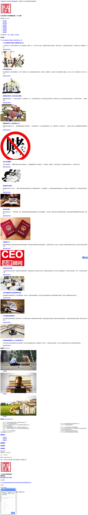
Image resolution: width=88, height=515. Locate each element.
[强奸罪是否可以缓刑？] (11, 183)
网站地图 (14, 1)
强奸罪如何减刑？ (7, 209)
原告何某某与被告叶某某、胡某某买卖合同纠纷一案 (16, 422)
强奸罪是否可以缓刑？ (7, 185)
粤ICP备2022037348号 (6, 477)
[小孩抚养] (18, 370)
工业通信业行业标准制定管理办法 (71, 430)
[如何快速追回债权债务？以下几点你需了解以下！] (12, 337)
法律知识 (5, 440)
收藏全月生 (3, 1)
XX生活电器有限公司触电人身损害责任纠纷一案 (13, 42)
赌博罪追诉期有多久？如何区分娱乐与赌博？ (12, 95)
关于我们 (5, 22)
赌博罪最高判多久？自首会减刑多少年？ (11, 123)
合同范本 (5, 29)
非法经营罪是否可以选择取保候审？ (71, 427)
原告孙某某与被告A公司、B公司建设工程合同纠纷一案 (17, 427)
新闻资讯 (5, 30)
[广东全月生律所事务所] (6, 13)
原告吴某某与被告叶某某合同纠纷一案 (72, 423)
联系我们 (5, 32)
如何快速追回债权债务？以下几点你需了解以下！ (13, 340)
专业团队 (5, 25)
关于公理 (2, 482)
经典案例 (5, 26)
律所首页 (5, 20)
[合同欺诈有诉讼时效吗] (12, 265)
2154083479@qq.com (7, 457)
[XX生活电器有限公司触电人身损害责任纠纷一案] (11, 40)
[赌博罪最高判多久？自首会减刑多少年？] (13, 120)
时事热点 (5, 437)
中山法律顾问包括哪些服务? (9, 315)
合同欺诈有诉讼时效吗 (7, 268)
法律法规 (5, 28)
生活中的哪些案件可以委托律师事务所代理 (12, 292)
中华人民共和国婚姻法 (11, 430)
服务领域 (5, 23)
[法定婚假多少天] (15, 239)
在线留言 (9, 1)
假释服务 (5, 393)
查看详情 (5, 49)
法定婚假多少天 (6, 242)
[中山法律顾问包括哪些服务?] (12, 313)
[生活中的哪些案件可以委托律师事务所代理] (12, 290)
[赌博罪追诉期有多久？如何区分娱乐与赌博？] (11, 93)
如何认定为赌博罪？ (7, 161)
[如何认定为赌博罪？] (15, 159)
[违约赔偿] (18, 415)
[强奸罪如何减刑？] (10, 206)
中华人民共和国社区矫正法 (12, 423)
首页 (8, 34)
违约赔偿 (5, 416)
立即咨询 (9, 49)
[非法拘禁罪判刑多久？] (12, 66)
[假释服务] (18, 392)
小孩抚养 (5, 371)
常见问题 (17, 34)
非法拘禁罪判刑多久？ (7, 69)
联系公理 (29, 482)
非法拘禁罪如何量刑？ (69, 424)
